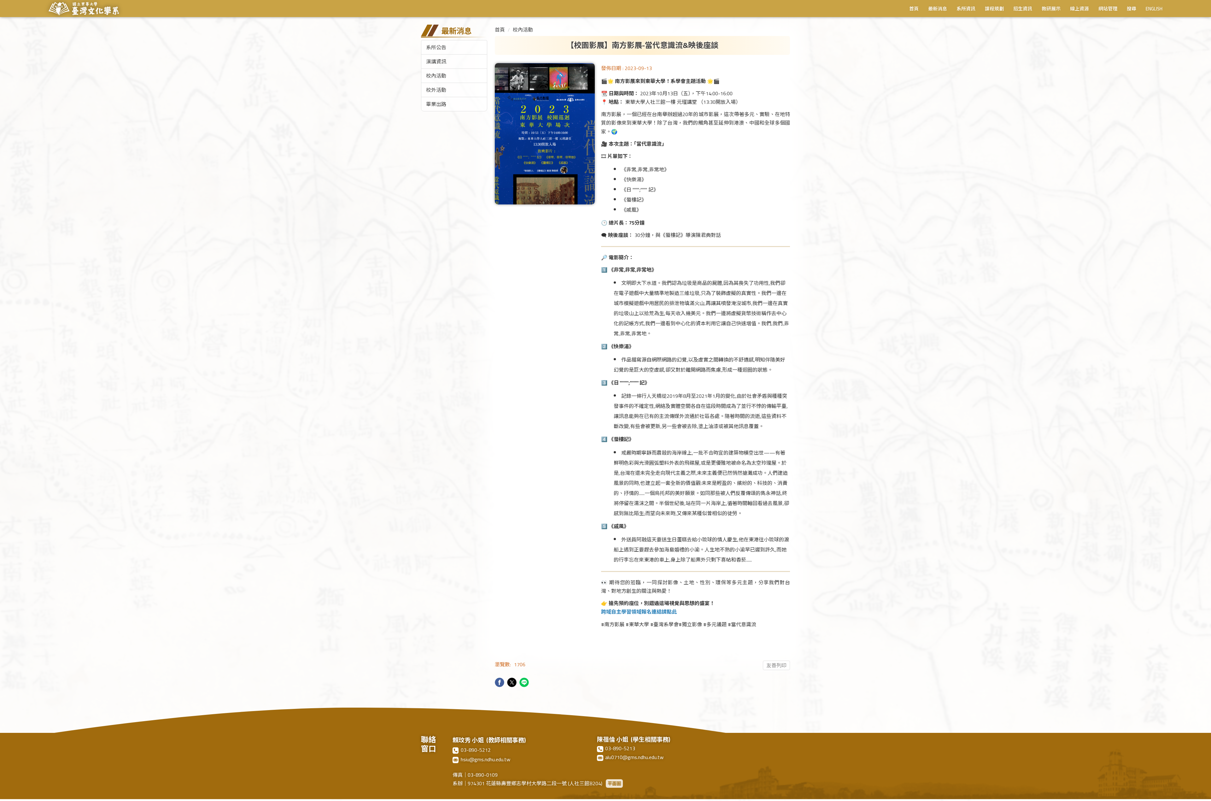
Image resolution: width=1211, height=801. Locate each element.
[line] (524, 683)
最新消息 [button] (937, 9)
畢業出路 (436, 104)
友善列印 (776, 665)
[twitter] (512, 683)
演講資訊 (436, 61)
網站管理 (1107, 9)
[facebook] (500, 683)
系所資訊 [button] (966, 9)
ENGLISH (1154, 9)
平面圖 (614, 783)
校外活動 (436, 90)
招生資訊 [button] (1022, 9)
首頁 (914, 9)
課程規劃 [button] (994, 9)
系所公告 (436, 47)
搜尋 (1131, 9)
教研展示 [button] (1051, 9)
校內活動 (436, 75)
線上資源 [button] (1079, 9)
